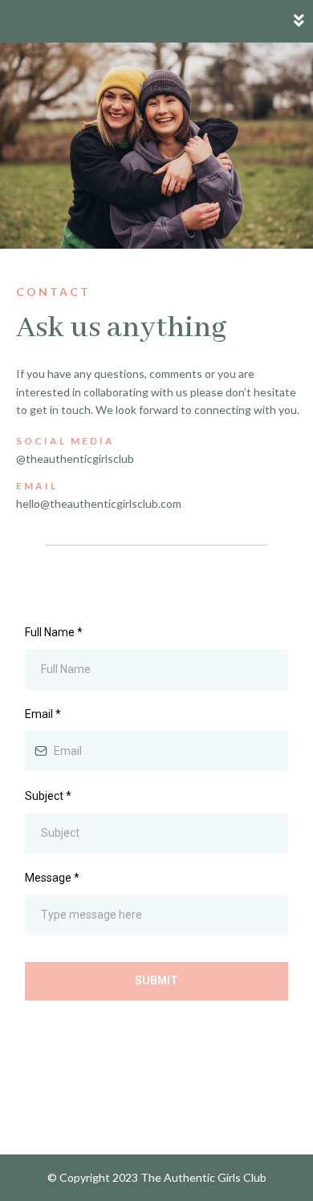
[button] (299, 21)
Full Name (54, 632)
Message (52, 877)
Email (43, 714)
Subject (48, 795)
